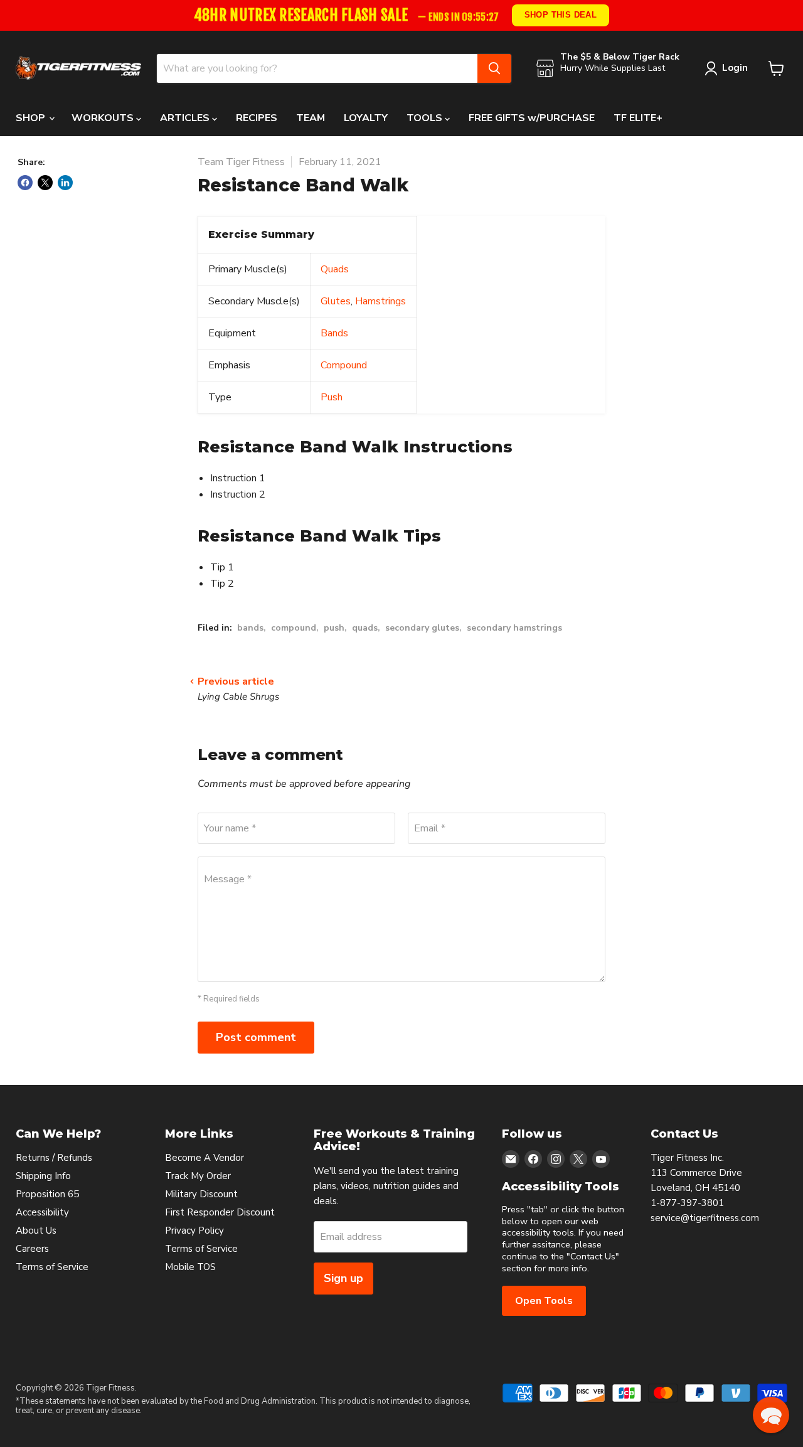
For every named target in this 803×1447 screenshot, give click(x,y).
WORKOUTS (104, 118)
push (334, 628)
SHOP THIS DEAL (560, 14)
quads (365, 628)
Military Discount (201, 1194)
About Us (36, 1230)
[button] (771, 1415)
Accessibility (42, 1212)
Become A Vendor (204, 1157)
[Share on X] (45, 182)
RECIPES (256, 118)
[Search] (494, 68)
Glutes (336, 301)
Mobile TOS (190, 1267)
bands (250, 628)
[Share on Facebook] (25, 182)
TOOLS (426, 118)
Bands (334, 333)
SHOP (32, 118)
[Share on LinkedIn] (65, 182)
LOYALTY (366, 118)
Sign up (343, 1278)
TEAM (310, 118)
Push (332, 397)
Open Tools (544, 1301)
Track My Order (198, 1176)
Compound (344, 365)
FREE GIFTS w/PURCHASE (532, 118)
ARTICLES (186, 118)
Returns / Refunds (54, 1157)
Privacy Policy (194, 1230)
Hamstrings (380, 301)
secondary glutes (422, 628)
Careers (32, 1248)
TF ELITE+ (638, 118)
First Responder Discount (220, 1212)
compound (293, 628)
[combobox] (317, 68)
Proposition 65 (47, 1194)
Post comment (256, 1037)
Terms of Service (52, 1267)
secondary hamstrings (514, 628)
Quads (335, 269)
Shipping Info (43, 1176)
